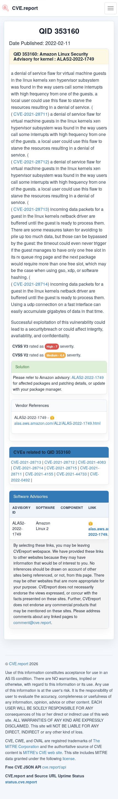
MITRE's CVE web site (42, 752)
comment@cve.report (32, 622)
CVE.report (18, 663)
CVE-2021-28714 (30, 284)
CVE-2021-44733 (72, 474)
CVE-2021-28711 (30, 114)
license (69, 758)
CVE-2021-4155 (39, 474)
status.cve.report (21, 781)
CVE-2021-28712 (30, 161)
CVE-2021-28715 (62, 468)
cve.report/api (54, 767)
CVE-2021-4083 (92, 462)
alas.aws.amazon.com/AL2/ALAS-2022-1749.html (57, 423)
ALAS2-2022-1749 (88, 377)
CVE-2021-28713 (30, 209)
